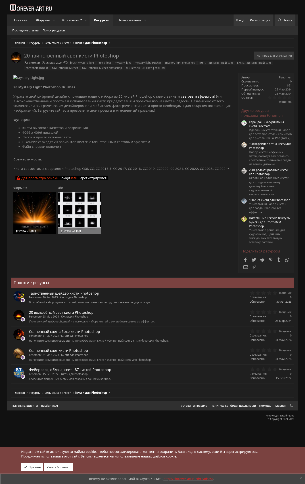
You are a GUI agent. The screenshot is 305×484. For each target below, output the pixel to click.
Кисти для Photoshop (73, 297)
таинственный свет (65, 68)
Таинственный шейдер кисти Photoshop (64, 293)
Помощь (265, 406)
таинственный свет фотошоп (145, 68)
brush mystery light (82, 63)
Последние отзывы (25, 30)
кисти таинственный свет (216, 63)
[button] (53, 20)
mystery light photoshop (180, 63)
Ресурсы (101, 20)
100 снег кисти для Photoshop (269, 200)
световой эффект (37, 68)
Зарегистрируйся (92, 178)
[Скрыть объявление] (300, 478)
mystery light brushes (148, 63)
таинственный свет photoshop (102, 68)
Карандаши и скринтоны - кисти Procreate (267, 124)
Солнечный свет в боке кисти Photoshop (64, 331)
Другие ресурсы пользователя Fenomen (262, 113)
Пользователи (129, 20)
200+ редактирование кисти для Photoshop (268, 172)
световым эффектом (197, 96)
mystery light (123, 63)
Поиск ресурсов (54, 30)
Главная (20, 20)
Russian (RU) (49, 406)
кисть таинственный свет (254, 63)
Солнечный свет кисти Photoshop (58, 350)
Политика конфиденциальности (233, 406)
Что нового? (72, 20)
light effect (104, 63)
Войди (64, 178)
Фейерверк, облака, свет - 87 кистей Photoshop (70, 369)
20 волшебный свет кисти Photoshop (61, 312)
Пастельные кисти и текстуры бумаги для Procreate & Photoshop (269, 222)
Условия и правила (194, 406)
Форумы (43, 20)
